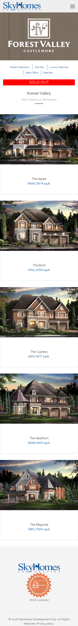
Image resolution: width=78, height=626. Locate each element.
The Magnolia (39, 524)
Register (48, 72)
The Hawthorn (39, 438)
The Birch (39, 265)
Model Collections (20, 67)
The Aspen (39, 179)
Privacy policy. (45, 623)
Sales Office (31, 72)
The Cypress (39, 351)
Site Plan (39, 67)
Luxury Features (58, 67)
